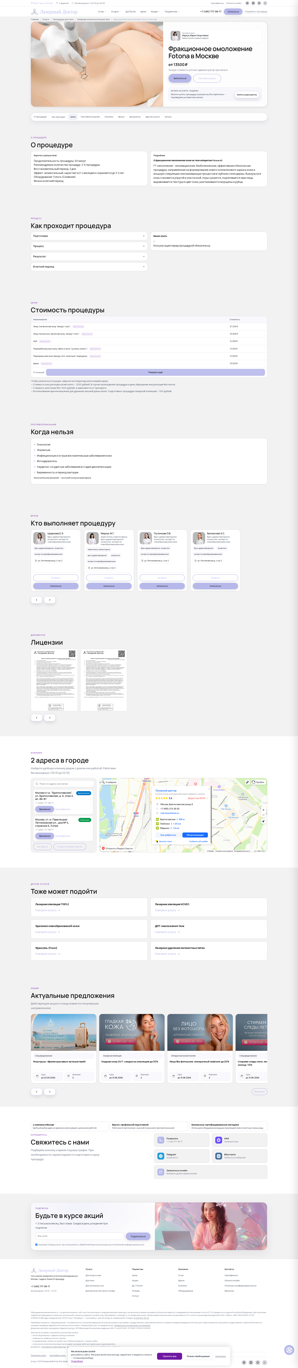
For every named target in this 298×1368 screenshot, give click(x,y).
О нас (101, 11)
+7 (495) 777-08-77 (210, 11)
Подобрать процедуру (256, 11)
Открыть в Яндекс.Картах (69, 846)
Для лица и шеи (93, 1275)
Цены (143, 11)
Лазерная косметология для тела (93, 19)
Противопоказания (90, 116)
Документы (135, 116)
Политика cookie (38, 1355)
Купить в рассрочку (247, 94)
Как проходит (58, 116)
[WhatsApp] (265, 3)
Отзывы (136, 1290)
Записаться (233, 11)
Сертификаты (217, 3)
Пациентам (171, 11)
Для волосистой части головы (100, 1290)
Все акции (260, 1091)
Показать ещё (155, 372)
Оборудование (185, 1290)
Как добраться (63, 809)
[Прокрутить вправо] (50, 599)
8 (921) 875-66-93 (141, 1318)
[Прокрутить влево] (36, 599)
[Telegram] (247, 3)
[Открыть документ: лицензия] (54, 680)
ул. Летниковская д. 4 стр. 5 (50, 560)
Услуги (114, 11)
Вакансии (229, 1290)
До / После (137, 1285)
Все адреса (42, 846)
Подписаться (138, 1236)
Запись (168, 116)
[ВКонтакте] (253, 3)
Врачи (121, 116)
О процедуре (40, 116)
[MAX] (259, 3)
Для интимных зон (95, 1285)
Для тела (90, 1280)
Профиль (55, 577)
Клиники (109, 116)
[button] (42, 3)
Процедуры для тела (63, 19)
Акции (154, 11)
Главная (35, 19)
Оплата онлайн (233, 3)
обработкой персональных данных (95, 1244)
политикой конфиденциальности (128, 1244)
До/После (131, 11)
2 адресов (64, 3)
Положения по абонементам (53, 1347)
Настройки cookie (58, 1355)
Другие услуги (153, 116)
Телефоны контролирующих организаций (132, 1325)
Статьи (135, 1295)
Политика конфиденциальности (240, 1285)
